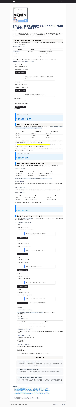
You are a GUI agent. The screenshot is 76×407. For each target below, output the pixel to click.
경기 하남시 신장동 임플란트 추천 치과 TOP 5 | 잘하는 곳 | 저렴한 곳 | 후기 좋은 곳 (31, 392)
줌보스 (15, 2)
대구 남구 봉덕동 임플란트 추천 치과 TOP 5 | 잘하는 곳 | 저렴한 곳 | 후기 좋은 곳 (31, 389)
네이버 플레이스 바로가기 (20, 72)
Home (58, 1)
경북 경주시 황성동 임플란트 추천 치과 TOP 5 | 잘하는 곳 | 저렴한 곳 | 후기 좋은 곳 (31, 388)
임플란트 (15, 396)
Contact (63, 404)
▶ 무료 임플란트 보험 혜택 (23, 119)
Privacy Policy (55, 404)
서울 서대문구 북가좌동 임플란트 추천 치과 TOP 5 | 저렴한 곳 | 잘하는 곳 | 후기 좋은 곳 (32, 390)
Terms (60, 404)
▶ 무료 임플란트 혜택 (22, 210)
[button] (61, 1)
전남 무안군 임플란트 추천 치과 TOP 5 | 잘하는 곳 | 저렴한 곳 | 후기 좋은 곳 (26, 397)
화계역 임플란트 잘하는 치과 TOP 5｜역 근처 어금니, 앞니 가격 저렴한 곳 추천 (26, 398)
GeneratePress (24, 404)
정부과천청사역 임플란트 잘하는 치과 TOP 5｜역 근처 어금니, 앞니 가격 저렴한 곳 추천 (32, 393)
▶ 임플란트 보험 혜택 (22, 158)
